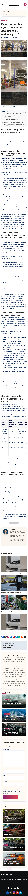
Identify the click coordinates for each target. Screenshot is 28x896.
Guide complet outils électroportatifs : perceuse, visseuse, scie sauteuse (11, 863)
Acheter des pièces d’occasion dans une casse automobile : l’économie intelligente (15, 119)
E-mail (4, 775)
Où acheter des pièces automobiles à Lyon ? (12, 113)
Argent (6, 816)
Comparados (13, 5)
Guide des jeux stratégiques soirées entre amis (12, 833)
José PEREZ (5, 37)
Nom (4, 769)
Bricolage (7, 859)
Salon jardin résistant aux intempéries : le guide (11, 819)
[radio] (10, 523)
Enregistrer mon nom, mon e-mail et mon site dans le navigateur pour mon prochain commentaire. (13, 791)
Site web (5, 781)
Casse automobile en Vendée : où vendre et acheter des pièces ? (13, 702)
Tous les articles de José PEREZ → (16, 543)
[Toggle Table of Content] (23, 111)
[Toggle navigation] (2, 4)
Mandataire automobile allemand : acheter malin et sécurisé (13, 731)
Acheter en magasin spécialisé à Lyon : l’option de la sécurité (15, 116)
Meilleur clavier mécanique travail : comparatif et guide (14, 848)
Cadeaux (7, 830)
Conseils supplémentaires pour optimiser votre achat (14, 125)
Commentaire (6, 749)
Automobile (4, 20)
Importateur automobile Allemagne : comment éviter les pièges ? (14, 717)
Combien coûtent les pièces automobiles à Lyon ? (13, 122)
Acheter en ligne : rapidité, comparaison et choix (15, 121)
